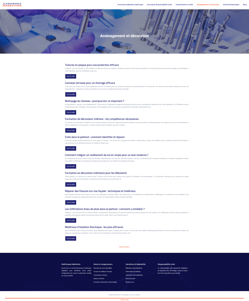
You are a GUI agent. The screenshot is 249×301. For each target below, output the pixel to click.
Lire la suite (71, 76)
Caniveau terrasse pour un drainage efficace (90, 83)
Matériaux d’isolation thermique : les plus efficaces (94, 227)
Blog (245, 5)
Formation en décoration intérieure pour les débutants (96, 173)
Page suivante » (124, 247)
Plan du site (125, 300)
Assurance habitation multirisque (130, 5)
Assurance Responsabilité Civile (159, 5)
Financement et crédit (184, 5)
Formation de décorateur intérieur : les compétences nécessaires (102, 119)
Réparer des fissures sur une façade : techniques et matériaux (100, 191)
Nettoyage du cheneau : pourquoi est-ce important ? (94, 101)
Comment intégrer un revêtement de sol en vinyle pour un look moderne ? (106, 155)
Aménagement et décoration (208, 5)
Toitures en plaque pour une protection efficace (92, 65)
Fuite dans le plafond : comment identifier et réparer (95, 137)
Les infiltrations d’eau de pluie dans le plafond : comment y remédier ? (105, 209)
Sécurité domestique (231, 5)
